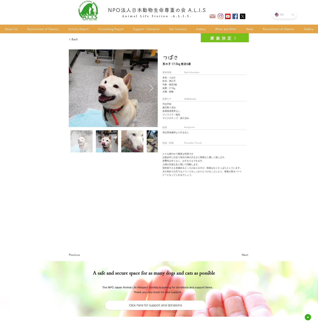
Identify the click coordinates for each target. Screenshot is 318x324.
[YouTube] (228, 16)
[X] (242, 16)
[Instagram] (220, 16)
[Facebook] (235, 16)
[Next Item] (151, 88)
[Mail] (212, 16)
